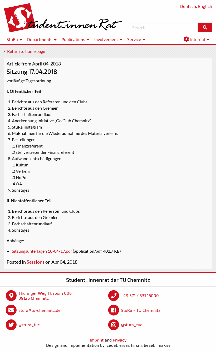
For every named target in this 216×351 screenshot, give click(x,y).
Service (134, 39)
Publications (73, 39)
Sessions (36, 262)
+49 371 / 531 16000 (140, 295)
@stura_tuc (29, 324)
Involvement (106, 39)
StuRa (12, 39)
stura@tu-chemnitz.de (39, 310)
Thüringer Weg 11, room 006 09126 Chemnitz (45, 296)
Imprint (97, 339)
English (205, 6)
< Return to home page (24, 51)
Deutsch (188, 6)
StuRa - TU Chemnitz (140, 310)
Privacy (119, 339)
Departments (39, 39)
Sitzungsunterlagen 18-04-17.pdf (42, 250)
